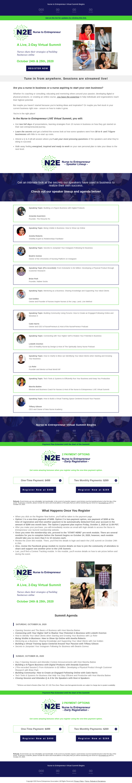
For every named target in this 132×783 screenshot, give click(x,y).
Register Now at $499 (38, 490)
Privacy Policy (79, 781)
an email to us (103, 503)
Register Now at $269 (93, 490)
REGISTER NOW (38, 68)
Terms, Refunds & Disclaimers (95, 781)
